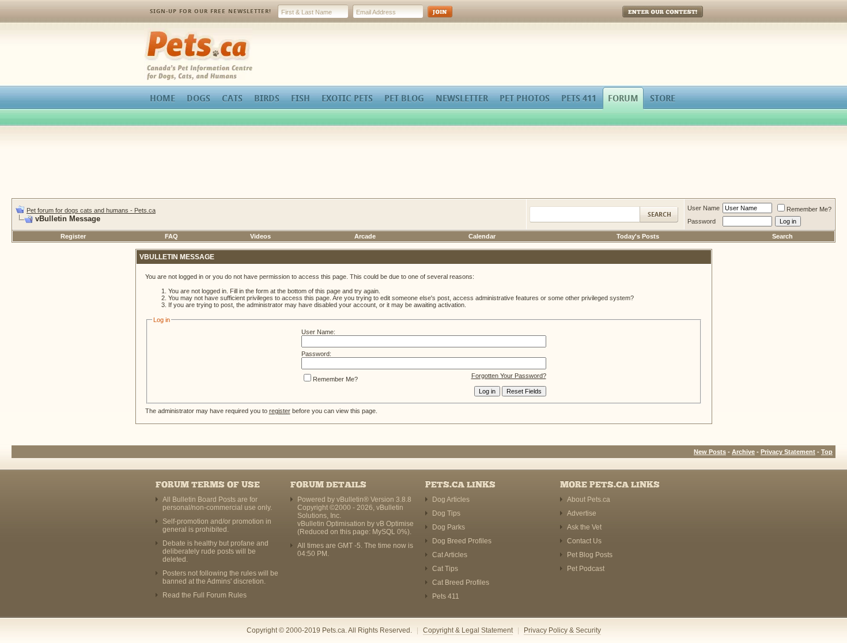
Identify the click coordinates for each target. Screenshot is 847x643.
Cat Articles (449, 555)
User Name (703, 208)
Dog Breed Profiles (461, 541)
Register (73, 236)
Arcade (365, 236)
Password (701, 221)
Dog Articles (451, 500)
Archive (743, 451)
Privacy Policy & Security (562, 630)
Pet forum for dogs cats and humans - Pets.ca (91, 210)
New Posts (710, 451)
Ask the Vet (584, 527)
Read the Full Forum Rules (204, 595)
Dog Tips (446, 513)
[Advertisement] (423, 164)
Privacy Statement (788, 451)
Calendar (482, 236)
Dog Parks (448, 527)
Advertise (581, 513)
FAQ (171, 236)
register (279, 410)
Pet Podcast (585, 569)
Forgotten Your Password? (508, 375)
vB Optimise (395, 524)
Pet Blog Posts (589, 555)
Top (827, 451)
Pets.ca (157, 32)
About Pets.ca (588, 500)
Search (782, 236)
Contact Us (584, 541)
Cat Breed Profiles (460, 582)
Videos (260, 236)
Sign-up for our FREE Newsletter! (210, 11)
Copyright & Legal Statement (468, 630)
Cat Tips (445, 569)
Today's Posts (638, 236)
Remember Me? (808, 209)
